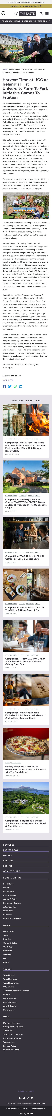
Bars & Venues (9, 895)
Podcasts (7, 914)
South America (10, 1002)
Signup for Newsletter (13, 1027)
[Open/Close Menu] (47, 13)
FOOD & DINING (12, 878)
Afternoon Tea (9, 907)
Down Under (8, 1010)
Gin (5, 958)
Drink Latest (8, 931)
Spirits (6, 962)
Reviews (8, 860)
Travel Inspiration (11, 983)
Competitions (11, 871)
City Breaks (8, 987)
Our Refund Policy (11, 1049)
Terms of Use (9, 1042)
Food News (8, 884)
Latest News (11, 850)
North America (10, 998)
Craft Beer (8, 947)
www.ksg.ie (7, 367)
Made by (26, 1114)
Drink (6, 925)
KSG (21, 113)
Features (7, 21)
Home (5, 69)
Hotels (6, 887)
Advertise (7, 1030)
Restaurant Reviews (12, 903)
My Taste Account (11, 1023)
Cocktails (7, 950)
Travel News (8, 975)
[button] (41, 13)
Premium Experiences (34, 21)
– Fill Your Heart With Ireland (16, 990)
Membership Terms (12, 1038)
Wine (5, 935)
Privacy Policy (9, 1046)
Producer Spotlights (12, 918)
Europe (6, 994)
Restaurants (8, 891)
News (17, 21)
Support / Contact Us (13, 1034)
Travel (7, 969)
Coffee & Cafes (10, 899)
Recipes (8, 866)
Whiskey (7, 954)
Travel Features (10, 979)
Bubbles (7, 939)
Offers (7, 855)
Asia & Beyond (9, 1006)
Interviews (8, 911)
